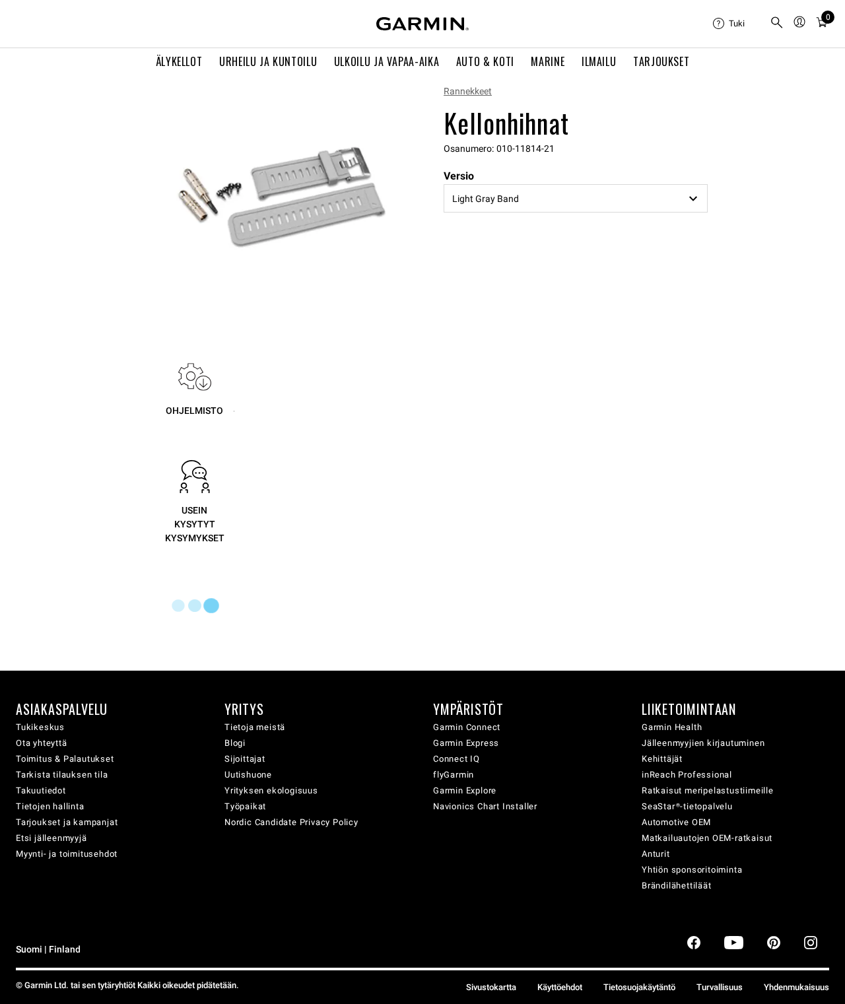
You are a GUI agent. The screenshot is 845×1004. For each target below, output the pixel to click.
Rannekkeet (468, 91)
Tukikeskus (40, 727)
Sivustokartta (491, 987)
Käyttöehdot (559, 987)
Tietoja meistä (254, 727)
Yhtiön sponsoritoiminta (692, 870)
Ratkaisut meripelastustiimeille (708, 790)
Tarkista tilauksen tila (62, 775)
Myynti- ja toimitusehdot (67, 854)
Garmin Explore (464, 790)
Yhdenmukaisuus (796, 987)
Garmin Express (466, 743)
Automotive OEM (676, 822)
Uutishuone (248, 775)
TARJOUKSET (661, 61)
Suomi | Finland (48, 949)
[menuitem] (736, 24)
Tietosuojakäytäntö (639, 987)
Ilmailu (599, 61)
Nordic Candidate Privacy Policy (291, 822)
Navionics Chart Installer (485, 806)
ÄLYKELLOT (179, 61)
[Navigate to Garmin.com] (422, 24)
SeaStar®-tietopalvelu (687, 806)
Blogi (235, 743)
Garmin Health (672, 727)
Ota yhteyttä (41, 743)
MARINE (547, 61)
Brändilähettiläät (677, 885)
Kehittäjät (662, 759)
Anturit (656, 854)
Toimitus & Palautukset (65, 759)
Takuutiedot (41, 790)
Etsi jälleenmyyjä (51, 838)
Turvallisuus (719, 987)
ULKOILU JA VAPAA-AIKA (386, 61)
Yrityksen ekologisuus (271, 790)
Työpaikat (245, 806)
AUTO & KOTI (485, 61)
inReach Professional (687, 775)
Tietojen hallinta (50, 806)
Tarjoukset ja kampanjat (67, 822)
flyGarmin (453, 775)
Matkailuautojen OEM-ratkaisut (707, 838)
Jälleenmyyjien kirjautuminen (703, 743)
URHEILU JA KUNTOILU (268, 61)
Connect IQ (456, 759)
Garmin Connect (466, 727)
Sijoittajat (244, 759)
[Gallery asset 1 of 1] (282, 196)
